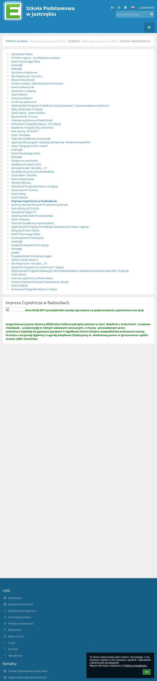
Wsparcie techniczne (20, 604)
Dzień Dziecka (19, 197)
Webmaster (15, 598)
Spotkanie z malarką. (23, 91)
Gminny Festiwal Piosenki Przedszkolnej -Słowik (40, 282)
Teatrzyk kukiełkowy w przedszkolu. (33, 223)
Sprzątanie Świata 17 (23, 212)
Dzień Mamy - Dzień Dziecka (28, 113)
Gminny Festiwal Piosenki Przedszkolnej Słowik (39, 205)
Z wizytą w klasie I (22, 98)
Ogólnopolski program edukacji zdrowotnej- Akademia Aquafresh (50, 142)
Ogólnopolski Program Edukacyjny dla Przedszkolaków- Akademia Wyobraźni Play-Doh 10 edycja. (70, 271)
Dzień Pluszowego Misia (25, 61)
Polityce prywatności (135, 665)
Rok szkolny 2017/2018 (25, 208)
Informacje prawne (19, 617)
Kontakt (13, 649)
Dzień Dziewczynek (22, 87)
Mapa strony (16, 636)
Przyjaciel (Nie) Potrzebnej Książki (31, 256)
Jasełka (15, 252)
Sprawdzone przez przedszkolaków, (32, 171)
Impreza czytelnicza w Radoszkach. (32, 278)
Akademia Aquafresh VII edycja (30, 245)
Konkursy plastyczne (23, 102)
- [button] (120, 7)
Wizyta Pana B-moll (23, 80)
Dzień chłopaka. (20, 219)
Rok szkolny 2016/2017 (25, 131)
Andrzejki (16, 65)
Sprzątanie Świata (22, 54)
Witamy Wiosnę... (21, 182)
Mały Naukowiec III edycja (27, 109)
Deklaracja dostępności (22, 611)
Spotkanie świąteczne (24, 72)
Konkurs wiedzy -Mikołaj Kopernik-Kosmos (37, 83)
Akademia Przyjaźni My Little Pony (32, 127)
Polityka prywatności (21, 623)
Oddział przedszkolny (135, 41)
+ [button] (113, 7)
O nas (11, 642)
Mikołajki (16, 69)
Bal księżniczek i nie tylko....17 (29, 168)
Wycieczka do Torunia (24, 116)
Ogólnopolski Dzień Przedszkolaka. (32, 216)
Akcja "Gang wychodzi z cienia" (29, 146)
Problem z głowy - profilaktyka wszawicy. (36, 58)
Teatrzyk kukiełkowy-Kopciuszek (30, 138)
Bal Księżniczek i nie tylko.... (27, 76)
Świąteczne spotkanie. (24, 160)
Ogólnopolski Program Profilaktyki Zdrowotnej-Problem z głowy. (50, 227)
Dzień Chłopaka (20, 135)
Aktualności (15, 655)
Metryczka (14, 630)
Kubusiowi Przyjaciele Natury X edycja (34, 289)
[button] (125, 7)
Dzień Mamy (18, 194)
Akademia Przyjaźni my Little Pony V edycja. (37, 267)
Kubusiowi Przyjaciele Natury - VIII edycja (36, 124)
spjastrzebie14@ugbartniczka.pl (27, 677)
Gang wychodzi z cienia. (25, 230)
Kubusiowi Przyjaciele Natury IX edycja (34, 186)
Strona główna (17, 41)
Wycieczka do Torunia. (24, 190)
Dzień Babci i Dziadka (24, 175)
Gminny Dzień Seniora (24, 260)
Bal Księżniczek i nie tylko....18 (29, 263)
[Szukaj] (151, 14)
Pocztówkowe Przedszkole (27, 238)
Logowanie (146, 7)
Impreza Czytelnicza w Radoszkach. (34, 201)
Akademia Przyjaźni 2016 (26, 164)
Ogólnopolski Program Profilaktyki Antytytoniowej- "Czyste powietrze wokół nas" (60, 105)
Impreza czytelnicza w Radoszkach (32, 120)
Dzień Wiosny (19, 94)
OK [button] (146, 672)
